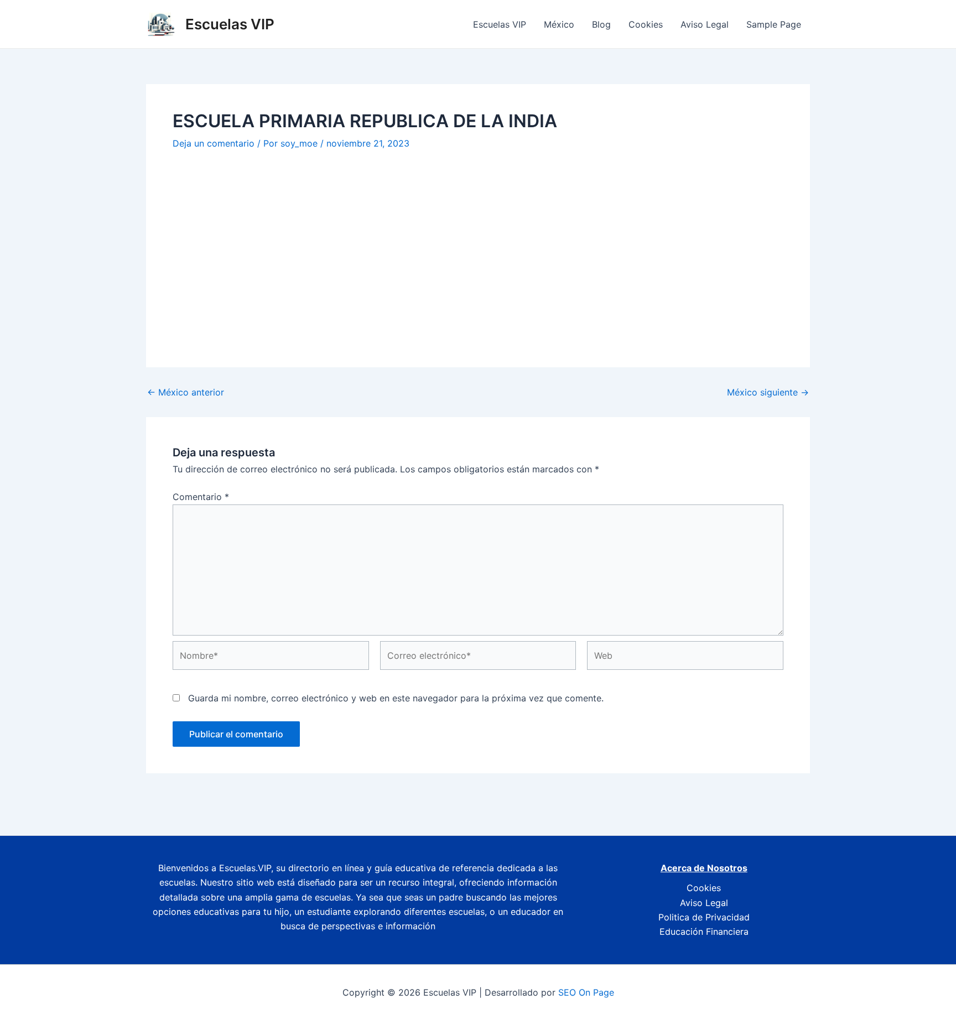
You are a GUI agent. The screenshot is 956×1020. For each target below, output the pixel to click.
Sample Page (773, 24)
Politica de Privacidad (704, 917)
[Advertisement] (478, 245)
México (559, 24)
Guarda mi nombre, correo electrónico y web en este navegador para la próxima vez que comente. (396, 698)
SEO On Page (586, 992)
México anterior (185, 392)
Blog (601, 24)
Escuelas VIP (229, 24)
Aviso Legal (704, 24)
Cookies (645, 24)
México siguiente (768, 392)
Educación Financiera (704, 931)
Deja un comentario (213, 143)
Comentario (201, 496)
